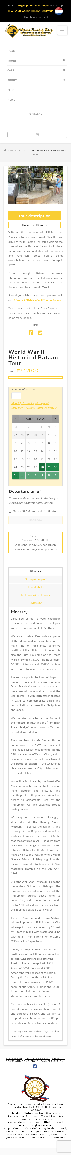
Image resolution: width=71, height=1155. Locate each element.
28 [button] (42, 468)
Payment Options (53, 1061)
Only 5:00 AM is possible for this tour (36, 511)
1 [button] (22, 476)
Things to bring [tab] (35, 587)
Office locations (37, 1058)
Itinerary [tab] (35, 571)
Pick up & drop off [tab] (35, 579)
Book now (35, 519)
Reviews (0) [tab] (35, 602)
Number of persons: (23, 389)
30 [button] (56, 468)
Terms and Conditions (22, 1061)
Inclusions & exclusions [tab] (35, 595)
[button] (16, 418)
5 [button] (49, 476)
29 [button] (49, 468)
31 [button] (16, 476)
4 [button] (42, 476)
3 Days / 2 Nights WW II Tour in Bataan (37, 300)
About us (58, 1058)
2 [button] (29, 476)
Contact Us (14, 1058)
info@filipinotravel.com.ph (32, 5)
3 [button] (36, 476)
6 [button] (56, 476)
